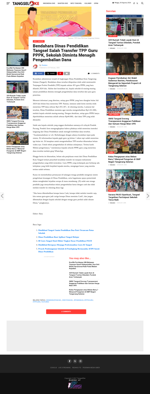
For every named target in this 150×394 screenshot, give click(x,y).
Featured (45, 302)
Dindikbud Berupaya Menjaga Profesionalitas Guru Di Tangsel (65, 245)
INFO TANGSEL (76, 3)
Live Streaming (64, 367)
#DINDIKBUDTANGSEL (53, 300)
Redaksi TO (76, 367)
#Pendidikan (78, 300)
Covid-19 (53, 367)
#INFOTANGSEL (67, 300)
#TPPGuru (37, 302)
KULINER (88, 3)
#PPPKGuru (88, 300)
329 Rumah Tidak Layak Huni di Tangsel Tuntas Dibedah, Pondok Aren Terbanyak (16, 99)
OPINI (96, 3)
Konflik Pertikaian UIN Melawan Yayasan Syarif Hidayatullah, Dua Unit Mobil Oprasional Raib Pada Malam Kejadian (16, 72)
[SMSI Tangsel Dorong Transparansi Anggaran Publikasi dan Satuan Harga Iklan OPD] (18, 119)
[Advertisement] (49, 272)
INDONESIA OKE (49, 3)
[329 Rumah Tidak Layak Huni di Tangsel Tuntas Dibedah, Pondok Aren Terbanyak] (18, 93)
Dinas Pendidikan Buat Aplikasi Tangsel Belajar (58, 237)
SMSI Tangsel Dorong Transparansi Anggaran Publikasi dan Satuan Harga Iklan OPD (16, 124)
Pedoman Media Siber (91, 367)
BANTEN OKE (63, 3)
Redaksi (44, 65)
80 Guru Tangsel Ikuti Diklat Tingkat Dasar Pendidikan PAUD (65, 241)
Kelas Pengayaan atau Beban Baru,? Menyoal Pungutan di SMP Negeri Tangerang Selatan (16, 150)
